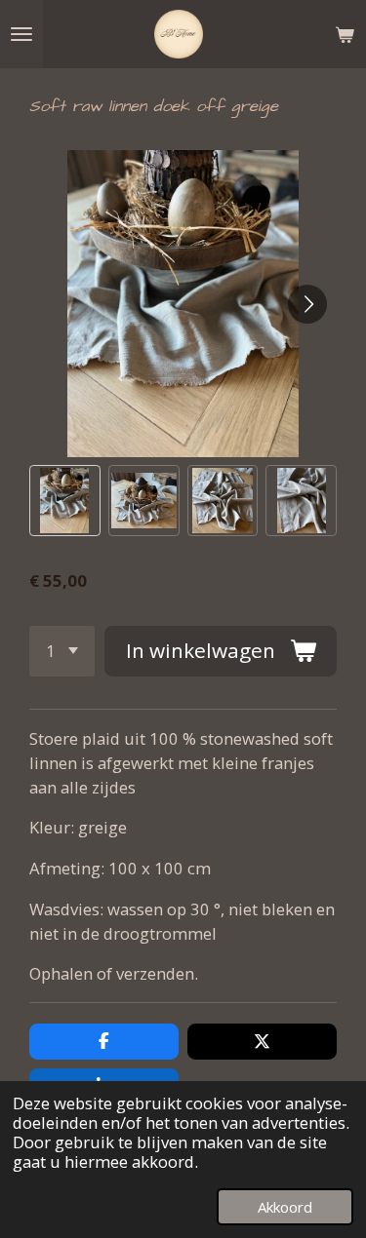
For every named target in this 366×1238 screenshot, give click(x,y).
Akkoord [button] (285, 1207)
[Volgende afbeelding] (307, 304)
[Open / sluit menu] (21, 34)
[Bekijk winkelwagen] (344, 34)
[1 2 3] (62, 651)
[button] (65, 500)
